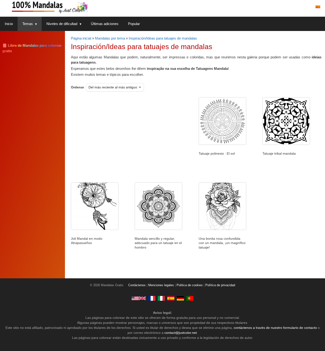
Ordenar (77, 87)
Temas (27, 24)
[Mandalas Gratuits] (151, 298)
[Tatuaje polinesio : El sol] (222, 144)
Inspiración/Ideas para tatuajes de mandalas (163, 38)
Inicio (9, 24)
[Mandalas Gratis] (69, 7)
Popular (134, 24)
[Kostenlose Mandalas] (180, 298)
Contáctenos (137, 285)
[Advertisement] (119, 135)
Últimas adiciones (104, 24)
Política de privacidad (220, 285)
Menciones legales (161, 285)
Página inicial (81, 38)
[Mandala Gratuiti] (161, 298)
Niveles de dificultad (61, 24)
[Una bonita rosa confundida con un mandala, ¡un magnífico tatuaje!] (222, 229)
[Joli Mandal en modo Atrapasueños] (94, 229)
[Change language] (317, 6)
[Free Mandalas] (139, 298)
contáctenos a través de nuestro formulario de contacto (275, 328)
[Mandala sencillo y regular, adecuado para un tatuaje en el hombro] (158, 229)
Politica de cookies (190, 285)
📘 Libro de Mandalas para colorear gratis (32, 48)
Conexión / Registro (292, 7)
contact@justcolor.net (180, 333)
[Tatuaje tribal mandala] (286, 144)
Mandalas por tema (110, 38)
